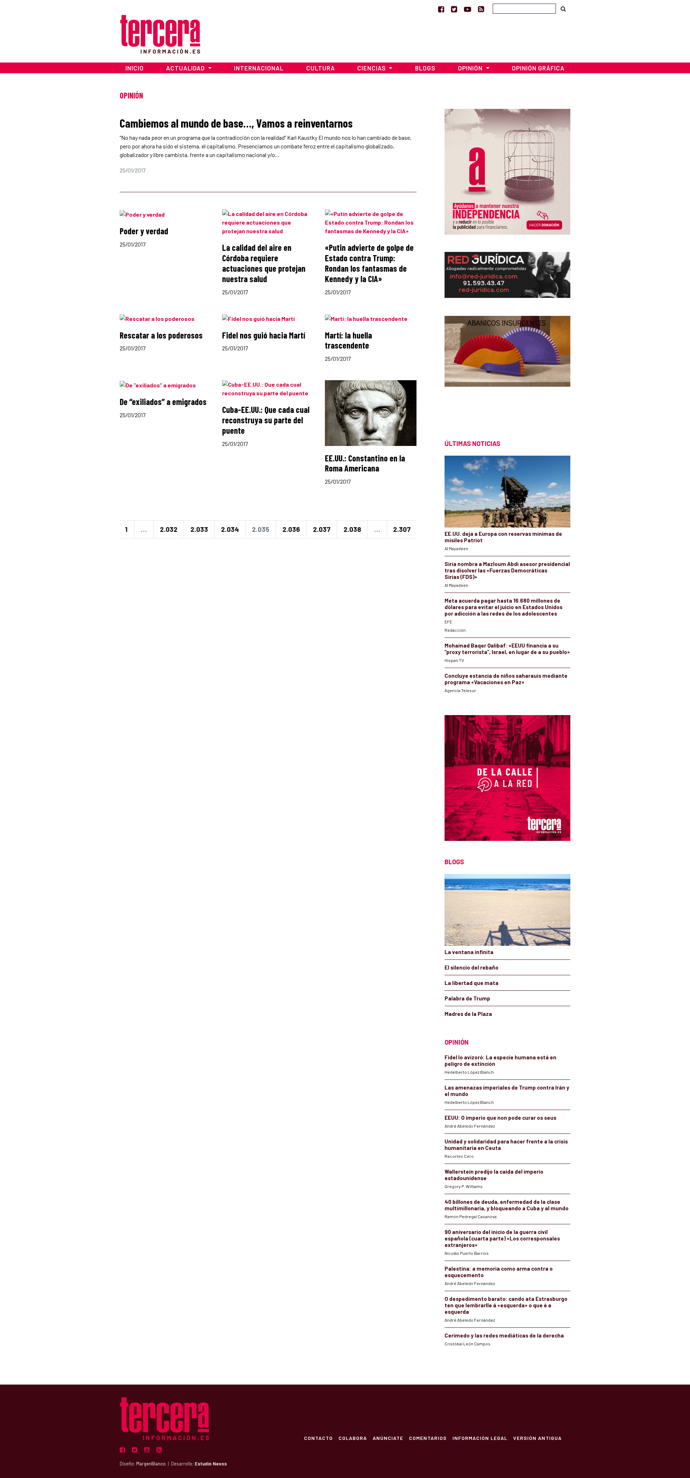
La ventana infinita (469, 952)
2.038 (352, 529)
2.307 (402, 529)
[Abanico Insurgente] (507, 365)
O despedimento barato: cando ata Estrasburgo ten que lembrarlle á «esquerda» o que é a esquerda (506, 1305)
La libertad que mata (471, 983)
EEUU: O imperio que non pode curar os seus (500, 1117)
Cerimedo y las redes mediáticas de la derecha (504, 1335)
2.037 (322, 529)
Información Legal (479, 1438)
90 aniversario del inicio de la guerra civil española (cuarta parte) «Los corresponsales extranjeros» (502, 1238)
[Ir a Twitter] (454, 9)
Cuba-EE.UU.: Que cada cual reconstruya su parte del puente (265, 420)
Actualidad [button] (186, 68)
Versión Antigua (537, 1438)
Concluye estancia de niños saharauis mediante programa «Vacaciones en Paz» (506, 678)
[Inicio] (160, 33)
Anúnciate (388, 1438)
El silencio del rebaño (471, 967)
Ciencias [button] (372, 68)
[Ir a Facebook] (441, 9)
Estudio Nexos (211, 1464)
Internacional (259, 68)
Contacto (318, 1438)
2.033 (199, 529)
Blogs (425, 68)
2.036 (291, 529)
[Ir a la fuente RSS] (481, 9)
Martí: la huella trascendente (348, 340)
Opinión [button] (471, 68)
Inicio (134, 68)
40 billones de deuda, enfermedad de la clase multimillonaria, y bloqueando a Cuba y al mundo (507, 1204)
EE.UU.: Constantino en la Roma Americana (365, 463)
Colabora (353, 1438)
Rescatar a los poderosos (161, 335)
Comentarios (428, 1438)
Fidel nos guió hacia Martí (263, 335)
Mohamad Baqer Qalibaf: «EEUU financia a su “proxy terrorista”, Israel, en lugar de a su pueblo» (507, 648)
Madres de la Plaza (468, 1013)
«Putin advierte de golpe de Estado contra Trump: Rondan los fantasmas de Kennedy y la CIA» (369, 263)
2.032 (169, 529)
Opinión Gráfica (538, 68)
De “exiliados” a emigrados (163, 401)
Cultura (320, 68)
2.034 (230, 529)
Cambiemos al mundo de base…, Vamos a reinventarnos (236, 123)
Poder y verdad (144, 231)
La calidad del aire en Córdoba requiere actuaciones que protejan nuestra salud (263, 263)
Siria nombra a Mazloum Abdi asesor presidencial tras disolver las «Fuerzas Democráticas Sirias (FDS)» (507, 570)
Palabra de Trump (467, 998)
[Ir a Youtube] (467, 9)
